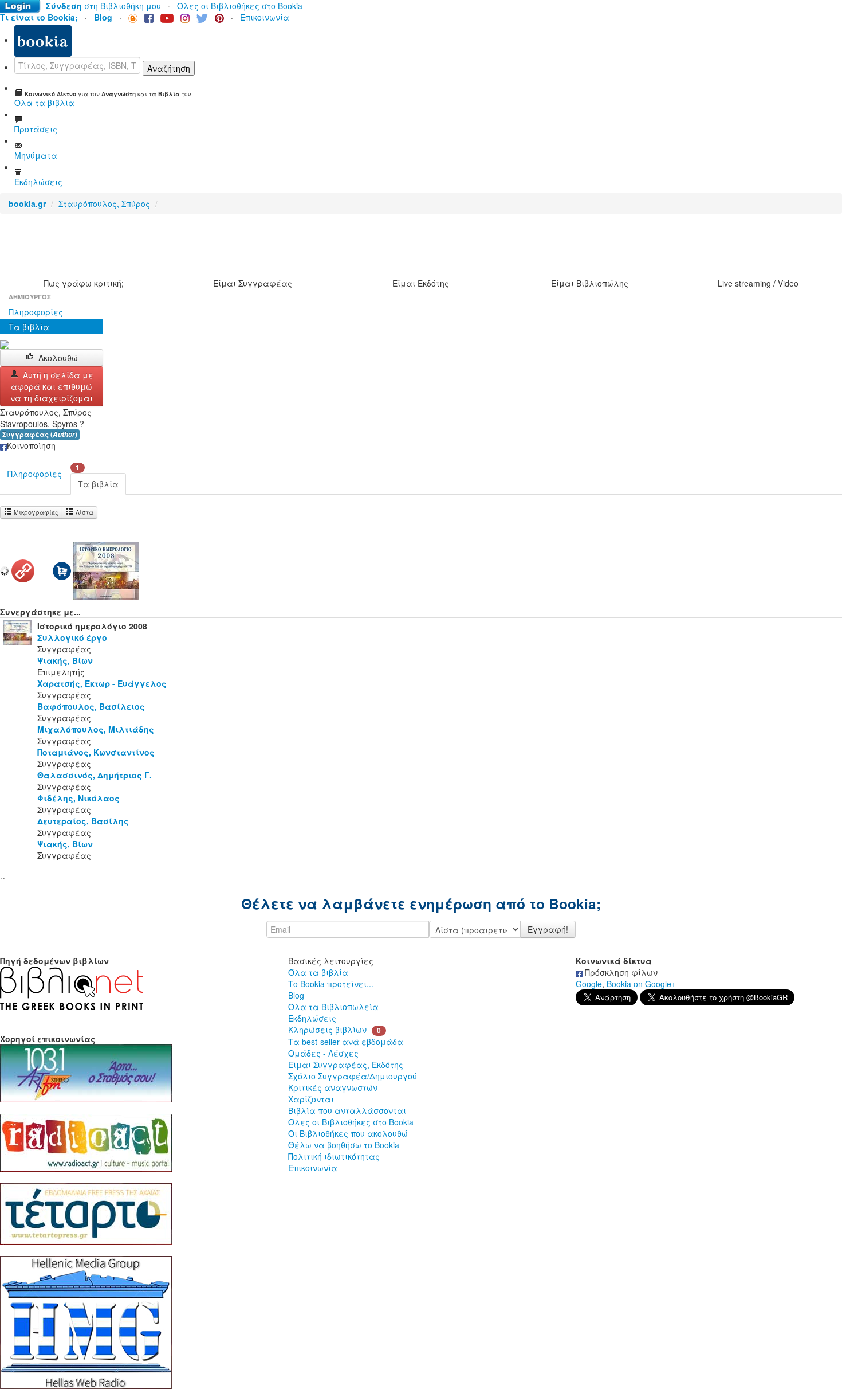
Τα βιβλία (29, 326)
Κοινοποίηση (31, 445)
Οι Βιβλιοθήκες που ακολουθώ (348, 1133)
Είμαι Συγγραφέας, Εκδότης (345, 1064)
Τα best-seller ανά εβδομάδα (345, 1041)
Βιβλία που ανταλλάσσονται (347, 1110)
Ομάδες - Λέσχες (323, 1053)
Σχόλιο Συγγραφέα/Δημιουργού (352, 1076)
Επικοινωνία (264, 17)
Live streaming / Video (758, 283)
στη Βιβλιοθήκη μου (103, 5)
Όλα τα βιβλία (318, 972)
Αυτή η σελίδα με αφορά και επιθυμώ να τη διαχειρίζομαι (51, 386)
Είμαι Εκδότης (420, 283)
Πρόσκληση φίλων (620, 972)
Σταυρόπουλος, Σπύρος (104, 203)
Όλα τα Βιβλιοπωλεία (333, 1006)
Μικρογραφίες (35, 512)
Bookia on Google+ (641, 983)
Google (589, 983)
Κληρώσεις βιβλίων (327, 1029)
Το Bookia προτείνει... (330, 983)
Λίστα (83, 512)
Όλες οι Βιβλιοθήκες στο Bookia (239, 5)
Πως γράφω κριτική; (84, 283)
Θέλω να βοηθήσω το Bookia (343, 1145)
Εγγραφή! (548, 929)
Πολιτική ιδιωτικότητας (334, 1156)
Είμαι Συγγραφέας (252, 283)
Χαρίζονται (311, 1099)
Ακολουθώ (58, 357)
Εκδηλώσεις (312, 1018)
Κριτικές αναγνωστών (332, 1087)
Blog (296, 995)
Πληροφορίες (36, 312)
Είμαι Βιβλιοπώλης (589, 283)
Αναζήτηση (168, 68)
